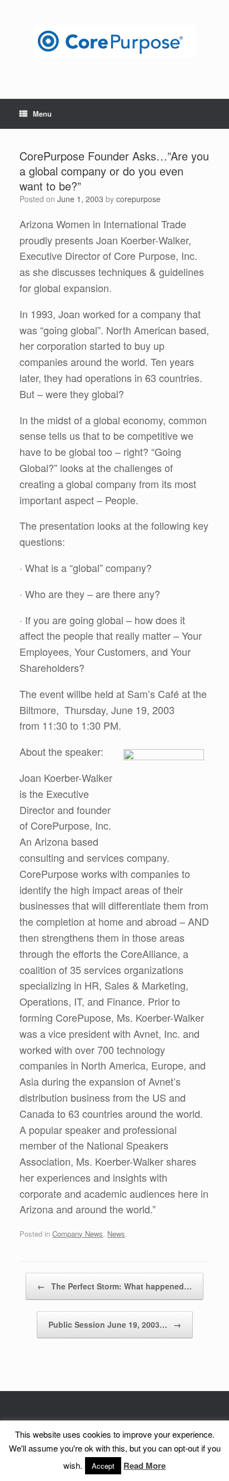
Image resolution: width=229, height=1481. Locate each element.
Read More (144, 1465)
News (116, 1233)
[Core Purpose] (114, 41)
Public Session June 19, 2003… (114, 1324)
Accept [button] (103, 1465)
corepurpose (138, 198)
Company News (77, 1233)
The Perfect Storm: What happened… (114, 1286)
